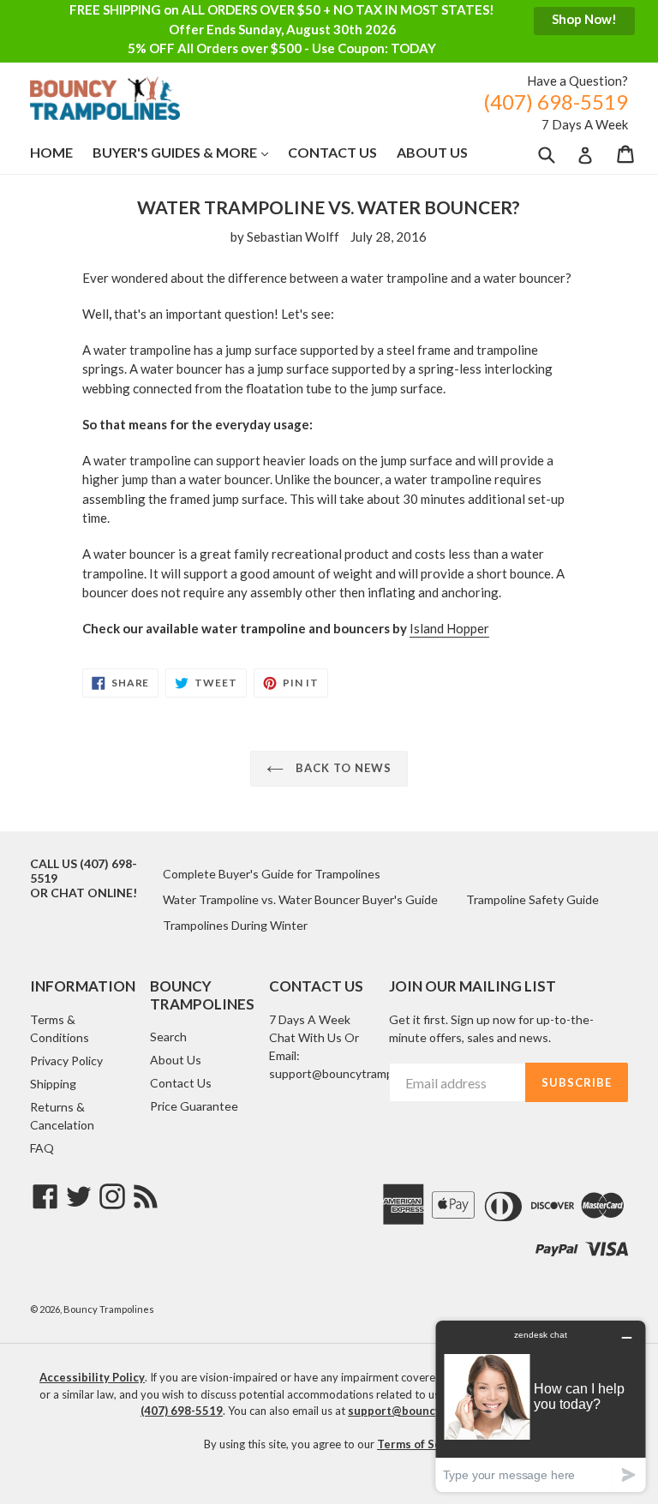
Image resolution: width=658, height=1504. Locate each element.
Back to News (342, 768)
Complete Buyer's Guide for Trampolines (271, 873)
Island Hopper (449, 628)
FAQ (42, 1148)
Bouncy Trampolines (108, 1309)
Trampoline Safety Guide (532, 899)
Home (51, 152)
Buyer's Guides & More (189, 151)
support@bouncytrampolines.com (359, 1073)
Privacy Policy (66, 1060)
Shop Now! (584, 19)
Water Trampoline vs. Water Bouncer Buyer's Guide (300, 899)
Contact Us (332, 152)
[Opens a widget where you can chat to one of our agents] (540, 1406)
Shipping (53, 1083)
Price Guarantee (194, 1106)
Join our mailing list (472, 986)
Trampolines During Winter (235, 925)
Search (168, 1036)
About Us (432, 152)
